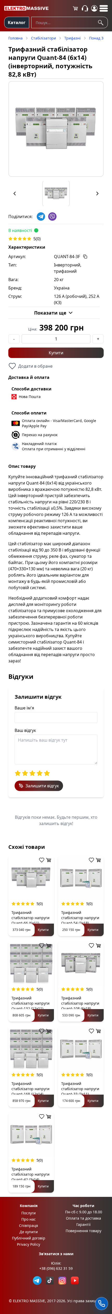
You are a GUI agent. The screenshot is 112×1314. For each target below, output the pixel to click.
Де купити (29, 1231)
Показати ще (50, 313)
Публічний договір (28, 1238)
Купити (56, 353)
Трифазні (72, 38)
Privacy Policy (28, 1244)
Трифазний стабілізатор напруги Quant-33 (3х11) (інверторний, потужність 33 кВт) (80, 1094)
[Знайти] (101, 22)
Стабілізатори (43, 38)
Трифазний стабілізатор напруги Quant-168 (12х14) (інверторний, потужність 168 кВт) (30, 1094)
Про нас (28, 1219)
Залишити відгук (42, 786)
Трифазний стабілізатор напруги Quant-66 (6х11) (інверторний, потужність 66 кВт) (30, 923)
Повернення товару (83, 1230)
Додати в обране (35, 366)
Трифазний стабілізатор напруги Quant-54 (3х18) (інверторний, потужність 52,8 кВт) (80, 923)
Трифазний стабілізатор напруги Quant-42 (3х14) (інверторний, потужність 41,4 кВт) (30, 1179)
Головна (15, 38)
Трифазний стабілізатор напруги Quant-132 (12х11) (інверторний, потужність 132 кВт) (30, 1008)
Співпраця (28, 1225)
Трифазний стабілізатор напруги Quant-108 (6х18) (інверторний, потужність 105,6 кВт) (80, 1008)
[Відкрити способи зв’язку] (101, 1303)
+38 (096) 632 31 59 (56, 1268)
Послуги (28, 1212)
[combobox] (69, 22)
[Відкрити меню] (103, 8)
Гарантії (83, 1224)
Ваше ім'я (24, 708)
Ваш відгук (25, 730)
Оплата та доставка (83, 1218)
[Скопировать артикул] (85, 256)
